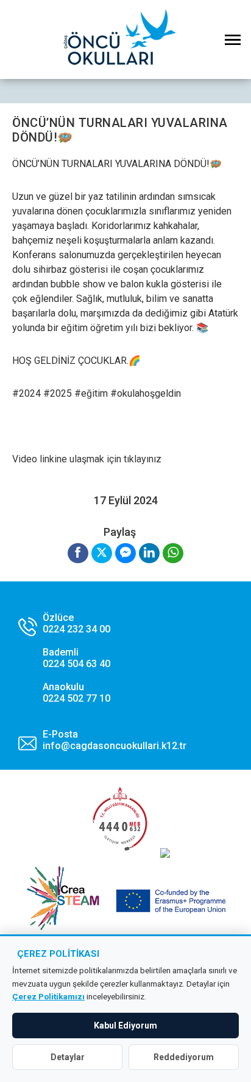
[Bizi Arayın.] (64, 658)
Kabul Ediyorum (125, 1025)
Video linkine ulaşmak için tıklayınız (86, 459)
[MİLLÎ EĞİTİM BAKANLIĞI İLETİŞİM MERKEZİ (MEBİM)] (120, 854)
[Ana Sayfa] (125, 39)
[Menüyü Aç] (233, 39)
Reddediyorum (184, 1057)
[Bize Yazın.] (102, 740)
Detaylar (68, 1057)
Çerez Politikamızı (48, 996)
